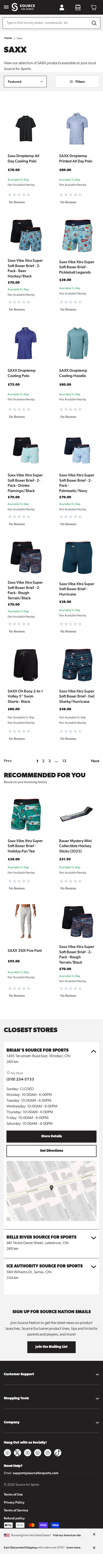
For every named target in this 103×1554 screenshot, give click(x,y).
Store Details (51, 1136)
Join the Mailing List (51, 1347)
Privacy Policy (14, 1502)
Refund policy (14, 1518)
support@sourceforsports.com (35, 1473)
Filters (80, 81)
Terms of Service (16, 1510)
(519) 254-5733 (20, 1079)
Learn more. (73, 1547)
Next (95, 761)
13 (64, 761)
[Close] (94, 1534)
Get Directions (51, 1151)
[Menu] (6, 7)
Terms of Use (13, 1494)
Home (8, 38)
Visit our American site (67, 1535)
